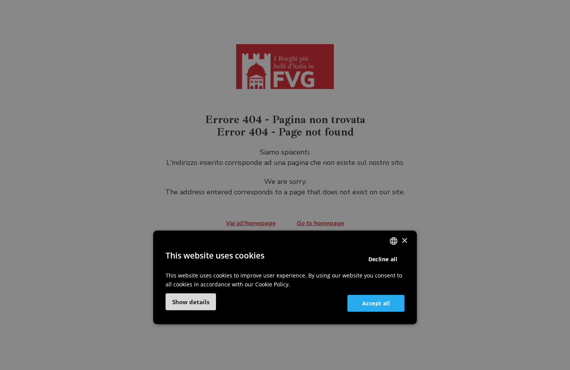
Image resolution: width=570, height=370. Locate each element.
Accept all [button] (376, 303)
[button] (191, 302)
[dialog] (285, 277)
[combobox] (393, 241)
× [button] (404, 240)
